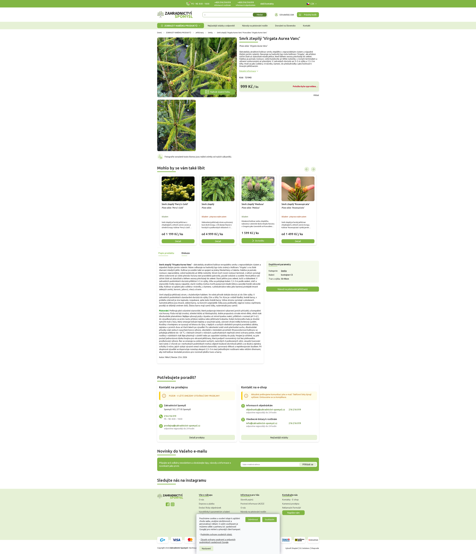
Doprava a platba (206, 504)
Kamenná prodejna (290, 504)
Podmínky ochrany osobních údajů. (216, 534)
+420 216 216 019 (223, 2)
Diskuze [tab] (186, 253)
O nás (201, 499)
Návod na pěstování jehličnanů (293, 289)
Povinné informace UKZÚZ (252, 504)
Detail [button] (178, 241)
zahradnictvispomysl (172, 504)
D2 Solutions (304, 548)
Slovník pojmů (247, 499)
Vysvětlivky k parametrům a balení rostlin (214, 513)
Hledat (260, 15)
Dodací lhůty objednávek (210, 508)
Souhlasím (269, 519)
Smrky (284, 271)
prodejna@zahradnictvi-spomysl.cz (182, 425)
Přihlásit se (307, 464)
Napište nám (293, 512)
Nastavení (206, 548)
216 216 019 (170, 416)
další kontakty (267, 4)
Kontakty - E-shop (290, 499)
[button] (178, 232)
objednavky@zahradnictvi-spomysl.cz (265, 409)
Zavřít (244, 95)
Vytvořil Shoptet (291, 548)
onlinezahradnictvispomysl (167, 504)
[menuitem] (180, 25)
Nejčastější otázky (279, 437)
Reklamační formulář (291, 508)
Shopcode (315, 548)
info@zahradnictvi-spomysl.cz (261, 423)
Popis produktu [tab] (166, 253)
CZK (312, 4)
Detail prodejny (197, 437)
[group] (178, 209)
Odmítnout (253, 519)
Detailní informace (247, 71)
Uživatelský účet (287, 15)
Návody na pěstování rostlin (253, 512)
